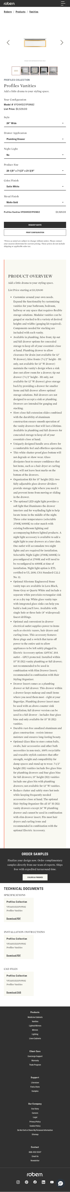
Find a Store (35, 1086)
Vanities (33, 11)
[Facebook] (35, 1182)
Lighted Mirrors (35, 1025)
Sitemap (35, 1134)
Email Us (35, 1156)
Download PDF (14, 918)
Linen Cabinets (35, 1038)
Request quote (35, 225)
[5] (53, 71)
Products (21, 11)
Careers (35, 1113)
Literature (35, 1082)
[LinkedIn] (43, 1182)
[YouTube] (52, 1182)
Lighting (35, 1034)
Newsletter (35, 1160)
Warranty (35, 1060)
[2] (25, 71)
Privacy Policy (35, 1121)
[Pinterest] (26, 1182)
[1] (16, 71)
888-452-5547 (35, 1152)
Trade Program (35, 1064)
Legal (35, 1117)
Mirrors (35, 1030)
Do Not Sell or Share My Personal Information (35, 1130)
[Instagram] (18, 1182)
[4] (44, 71)
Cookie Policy (35, 1125)
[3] (34, 71)
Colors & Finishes (35, 877)
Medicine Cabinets (35, 1017)
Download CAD (14, 992)
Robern (8, 11)
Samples (35, 1091)
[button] (60, 1183)
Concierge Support (35, 1056)
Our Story (35, 1108)
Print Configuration (35, 232)
